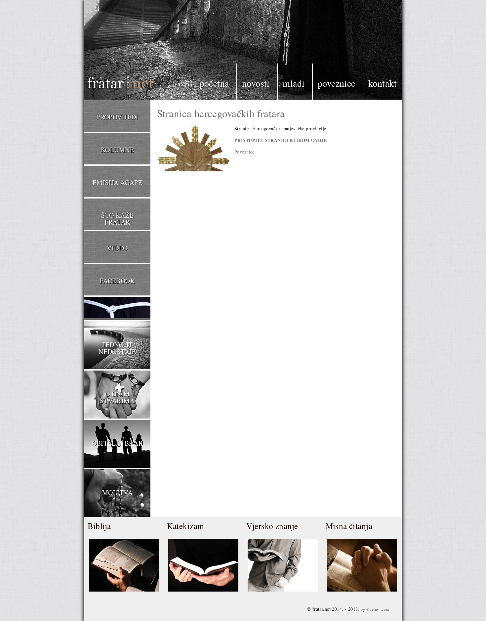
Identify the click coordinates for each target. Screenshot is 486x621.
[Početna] (110, 50)
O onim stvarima (117, 397)
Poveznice (336, 83)
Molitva (117, 492)
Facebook (117, 280)
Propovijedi (117, 116)
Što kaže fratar (117, 219)
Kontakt (382, 83)
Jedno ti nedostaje (117, 348)
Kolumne (117, 149)
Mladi (293, 83)
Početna (214, 83)
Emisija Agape (117, 182)
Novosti (256, 83)
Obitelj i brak (117, 443)
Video (117, 248)
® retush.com (377, 609)
